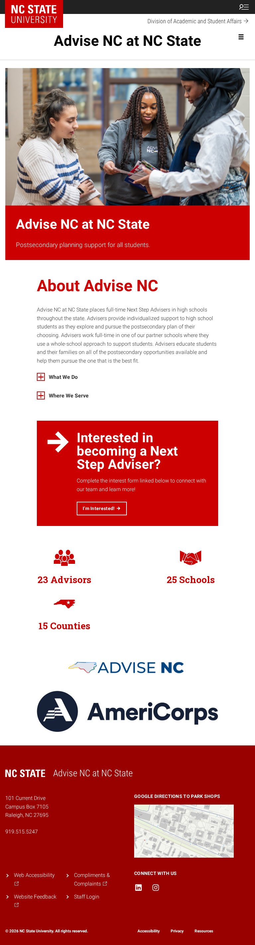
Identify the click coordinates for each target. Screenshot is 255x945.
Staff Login (86, 897)
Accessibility (148, 931)
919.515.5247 (21, 831)
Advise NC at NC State (127, 40)
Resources (204, 931)
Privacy (177, 931)
